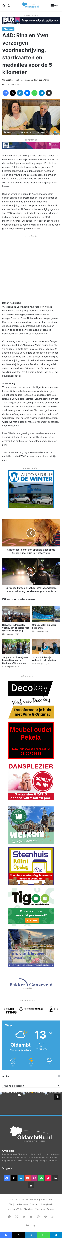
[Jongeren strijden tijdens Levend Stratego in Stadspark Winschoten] (16, 646)
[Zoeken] (3, 6)
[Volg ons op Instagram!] (57, 1096)
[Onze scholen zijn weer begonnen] (46, 614)
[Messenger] (27, 93)
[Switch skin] (9, 6)
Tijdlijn (12, 1204)
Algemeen (8, 29)
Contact (50, 1209)
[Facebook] (6, 93)
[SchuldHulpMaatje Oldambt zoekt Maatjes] (46, 646)
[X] (13, 93)
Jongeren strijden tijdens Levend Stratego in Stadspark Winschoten (15, 660)
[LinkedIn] (20, 93)
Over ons (34, 1204)
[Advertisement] (31, 269)
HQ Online (48, 1199)
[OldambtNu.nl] (30, 5)
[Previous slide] (4, 1009)
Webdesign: (37, 1199)
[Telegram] (42, 93)
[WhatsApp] (34, 93)
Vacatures (40, 1209)
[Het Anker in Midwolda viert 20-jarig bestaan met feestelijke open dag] (16, 614)
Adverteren (22, 1204)
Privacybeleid (47, 1204)
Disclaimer (28, 1209)
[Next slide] (57, 1009)
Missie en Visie (15, 1209)
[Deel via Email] (49, 93)
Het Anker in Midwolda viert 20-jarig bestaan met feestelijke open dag (15, 628)
